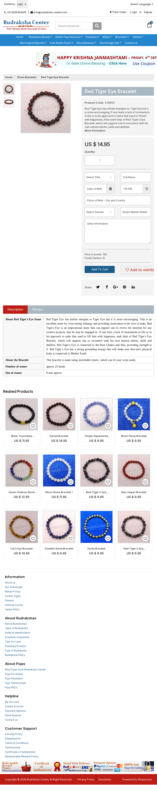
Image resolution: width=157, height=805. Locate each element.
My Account (12, 701)
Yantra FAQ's (12, 609)
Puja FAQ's (11, 687)
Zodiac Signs (13, 596)
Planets (9, 600)
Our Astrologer (13, 587)
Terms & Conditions (17, 743)
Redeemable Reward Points (22, 756)
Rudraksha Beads (39, 36)
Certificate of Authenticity (20, 751)
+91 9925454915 (16, 12)
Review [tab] (38, 309)
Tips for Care (13, 641)
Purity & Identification (17, 632)
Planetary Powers (15, 646)
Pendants (91, 36)
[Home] (26, 25)
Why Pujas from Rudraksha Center (25, 669)
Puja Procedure (14, 674)
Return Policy (13, 591)
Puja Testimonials (15, 682)
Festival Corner (14, 604)
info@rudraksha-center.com (50, 12)
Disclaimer (105, 779)
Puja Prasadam (14, 678)
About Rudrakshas (16, 623)
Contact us (131, 42)
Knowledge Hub (109, 42)
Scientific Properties (17, 637)
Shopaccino (145, 779)
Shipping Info (13, 738)
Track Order (118, 12)
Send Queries (13, 715)
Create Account (14, 706)
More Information (95, 130)
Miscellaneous (85, 42)
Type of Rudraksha (16, 628)
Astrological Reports (32, 42)
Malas (106, 36)
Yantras (136, 36)
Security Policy (14, 734)
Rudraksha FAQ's (15, 655)
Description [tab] (15, 309)
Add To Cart (100, 269)
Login (133, 12)
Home (19, 36)
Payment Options (15, 710)
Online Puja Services (67, 36)
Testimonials (12, 747)
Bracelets (121, 36)
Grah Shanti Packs (60, 42)
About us (10, 582)
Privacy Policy (86, 779)
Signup (148, 12)
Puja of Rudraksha (16, 650)
